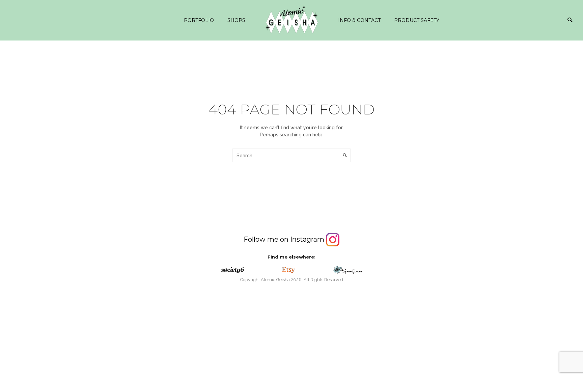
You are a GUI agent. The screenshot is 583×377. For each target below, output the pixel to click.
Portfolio (199, 20)
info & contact (359, 20)
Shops (236, 20)
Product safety (416, 20)
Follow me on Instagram (285, 239)
